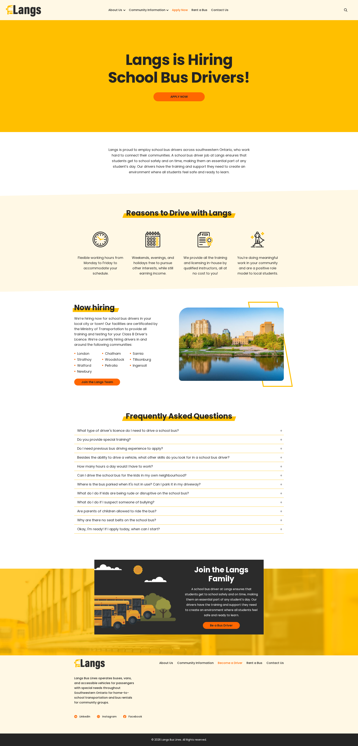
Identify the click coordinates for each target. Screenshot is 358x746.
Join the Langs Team (97, 382)
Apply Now (180, 10)
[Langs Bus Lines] (23, 10)
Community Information (147, 10)
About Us (115, 10)
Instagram (109, 716)
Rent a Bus (199, 10)
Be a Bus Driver (221, 625)
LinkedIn (84, 716)
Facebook (135, 716)
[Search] (346, 10)
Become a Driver (230, 663)
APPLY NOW (179, 97)
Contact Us (219, 10)
